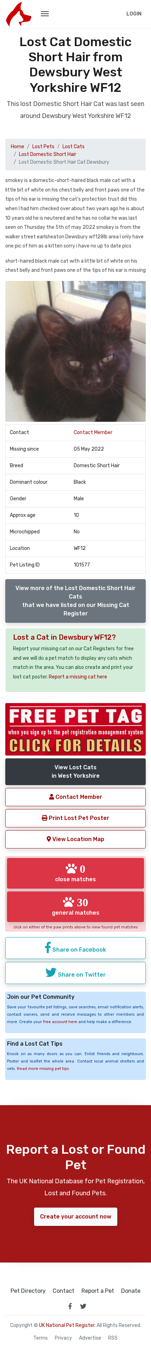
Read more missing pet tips (43, 1068)
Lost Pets (43, 147)
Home (17, 147)
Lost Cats (74, 147)
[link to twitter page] (83, 1306)
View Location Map (77, 839)
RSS (113, 1338)
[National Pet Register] (18, 14)
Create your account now (75, 1216)
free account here (60, 1022)
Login (134, 14)
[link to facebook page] (69, 1306)
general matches (75, 906)
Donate (130, 1291)
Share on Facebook (78, 949)
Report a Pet (97, 1291)
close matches (75, 873)
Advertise (90, 1338)
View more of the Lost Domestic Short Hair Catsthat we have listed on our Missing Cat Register (75, 601)
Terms (40, 1338)
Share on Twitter (81, 974)
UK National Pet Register (66, 1325)
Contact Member (93, 433)
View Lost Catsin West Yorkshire (76, 771)
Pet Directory (28, 1291)
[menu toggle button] (44, 14)
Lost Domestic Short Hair (47, 154)
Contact (63, 1291)
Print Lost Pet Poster (78, 818)
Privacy (63, 1338)
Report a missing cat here (78, 677)
